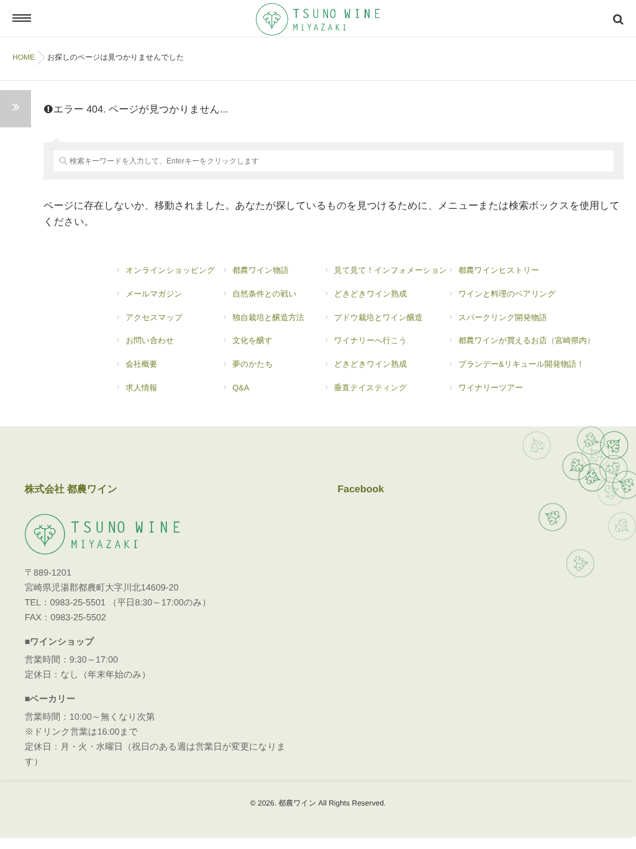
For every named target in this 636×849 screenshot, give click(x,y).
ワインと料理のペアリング (507, 293)
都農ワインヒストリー (498, 270)
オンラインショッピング (170, 270)
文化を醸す (252, 340)
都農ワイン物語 (260, 270)
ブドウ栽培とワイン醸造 (378, 317)
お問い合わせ (149, 340)
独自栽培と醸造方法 (268, 317)
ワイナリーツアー (490, 387)
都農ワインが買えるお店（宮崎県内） (526, 340)
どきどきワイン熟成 (370, 293)
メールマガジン (153, 293)
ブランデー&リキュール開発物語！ (521, 364)
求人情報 (141, 387)
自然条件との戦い (264, 293)
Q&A (240, 387)
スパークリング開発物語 (502, 317)
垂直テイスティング (370, 387)
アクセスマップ (154, 317)
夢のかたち (252, 364)
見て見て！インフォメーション (390, 270)
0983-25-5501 (78, 603)
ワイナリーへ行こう (370, 340)
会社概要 (141, 364)
